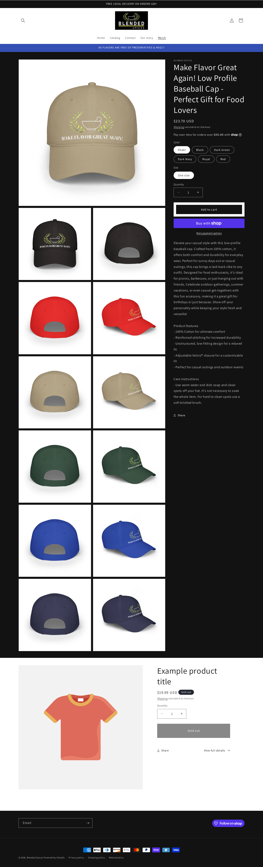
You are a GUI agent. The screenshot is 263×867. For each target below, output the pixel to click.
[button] (23, 20)
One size (184, 175)
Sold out (194, 731)
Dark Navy (185, 159)
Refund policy (116, 857)
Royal (206, 159)
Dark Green (222, 150)
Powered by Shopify (54, 857)
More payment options (209, 233)
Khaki (182, 150)
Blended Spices (35, 857)
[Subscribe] (87, 823)
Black (200, 150)
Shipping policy (96, 857)
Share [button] (181, 415)
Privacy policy (76, 857)
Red (223, 159)
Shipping (179, 126)
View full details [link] (214, 750)
